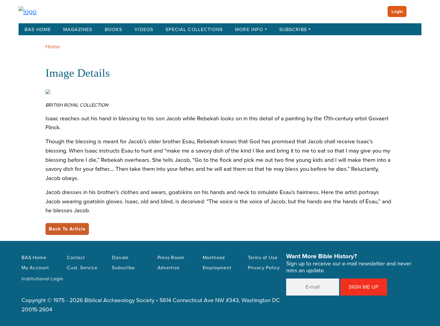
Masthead (214, 258)
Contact (76, 258)
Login (397, 11)
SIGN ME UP (364, 287)
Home (52, 46)
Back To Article (67, 229)
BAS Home (38, 30)
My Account (35, 268)
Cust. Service (82, 268)
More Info (249, 30)
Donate (120, 258)
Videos (143, 30)
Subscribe (293, 30)
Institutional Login (42, 279)
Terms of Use (263, 258)
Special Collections (194, 30)
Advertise (168, 268)
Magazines (77, 30)
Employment (217, 268)
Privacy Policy (264, 268)
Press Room (170, 258)
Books (113, 30)
